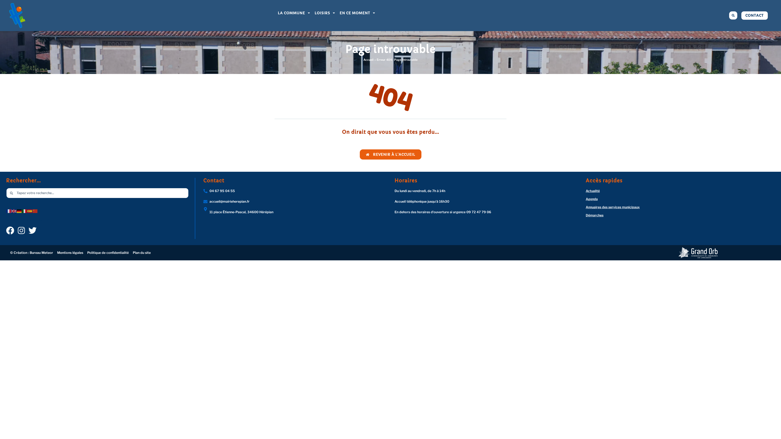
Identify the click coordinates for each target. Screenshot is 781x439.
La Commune (291, 13)
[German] (19, 211)
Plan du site (142, 253)
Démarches (594, 215)
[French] (8, 211)
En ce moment (355, 13)
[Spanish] (30, 211)
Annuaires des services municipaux (613, 207)
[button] (733, 15)
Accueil (368, 59)
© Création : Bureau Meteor (31, 253)
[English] (14, 211)
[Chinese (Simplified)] (35, 211)
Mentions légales (70, 253)
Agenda (592, 199)
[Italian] (24, 211)
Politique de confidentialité (108, 253)
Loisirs (322, 13)
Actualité (593, 191)
